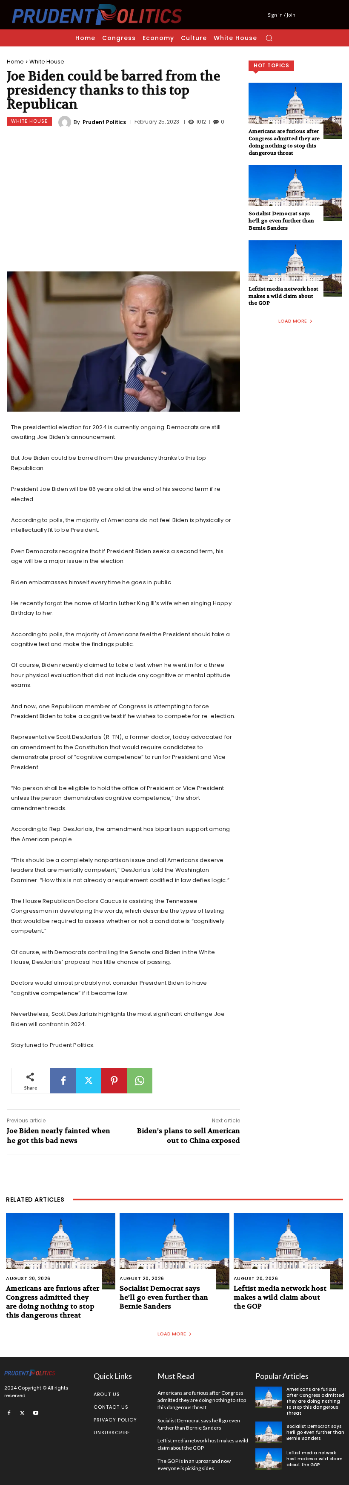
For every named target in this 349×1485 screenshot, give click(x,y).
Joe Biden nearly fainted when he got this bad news (58, 1135)
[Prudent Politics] (66, 122)
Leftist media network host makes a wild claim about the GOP (283, 296)
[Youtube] (35, 1412)
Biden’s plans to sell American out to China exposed (188, 1135)
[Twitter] (88, 1080)
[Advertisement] (123, 201)
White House (46, 62)
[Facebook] (63, 1080)
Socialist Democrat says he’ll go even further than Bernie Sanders (281, 220)
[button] (268, 37)
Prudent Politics (104, 122)
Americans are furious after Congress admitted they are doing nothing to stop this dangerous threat (284, 142)
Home (15, 62)
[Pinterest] (114, 1080)
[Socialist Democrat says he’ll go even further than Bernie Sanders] (295, 193)
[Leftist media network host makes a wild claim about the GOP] (295, 268)
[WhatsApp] (139, 1080)
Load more (292, 320)
